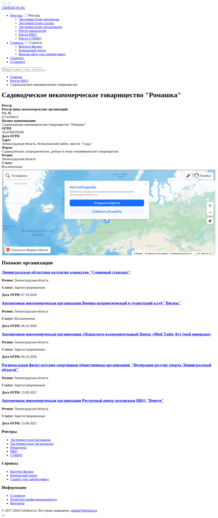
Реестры (16, 15)
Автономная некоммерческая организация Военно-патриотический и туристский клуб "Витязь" (91, 303)
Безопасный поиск (32, 50)
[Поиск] (43, 70)
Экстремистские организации (40, 27)
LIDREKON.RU (13, 8)
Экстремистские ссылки (36, 23)
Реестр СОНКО (30, 38)
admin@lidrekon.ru (84, 510)
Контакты (17, 503)
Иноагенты (18, 447)
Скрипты (17, 58)
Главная (16, 77)
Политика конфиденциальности (33, 499)
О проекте (17, 62)
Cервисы (17, 42)
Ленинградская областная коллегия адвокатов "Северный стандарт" (66, 272)
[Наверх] (3, 515)
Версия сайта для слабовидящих (42, 54)
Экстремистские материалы (39, 19)
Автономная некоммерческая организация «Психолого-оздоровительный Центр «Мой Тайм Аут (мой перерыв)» (106, 334)
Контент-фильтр (30, 46)
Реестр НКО (28, 34)
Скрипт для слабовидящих (29, 479)
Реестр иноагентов (32, 31)
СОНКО (16, 455)
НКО (14, 451)
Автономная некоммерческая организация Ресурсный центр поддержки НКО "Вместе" (83, 400)
